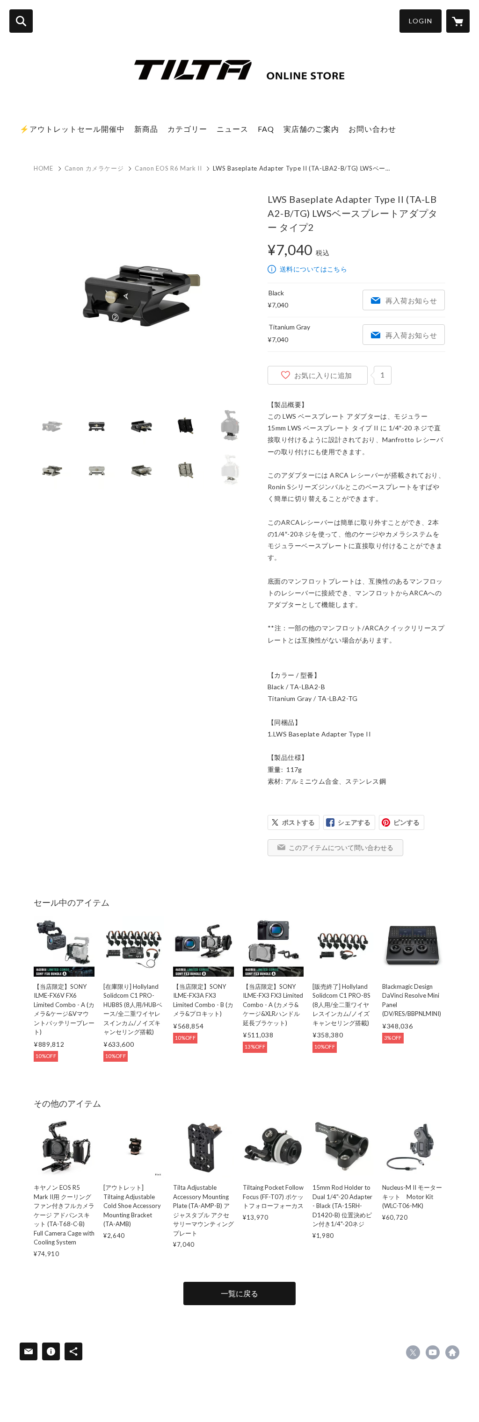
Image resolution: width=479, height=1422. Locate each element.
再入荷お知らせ (411, 300)
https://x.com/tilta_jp (413, 1352)
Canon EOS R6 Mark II (168, 168)
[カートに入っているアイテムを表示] (458, 21)
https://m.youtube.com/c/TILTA (433, 1352)
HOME (43, 168)
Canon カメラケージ (94, 168)
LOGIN (420, 21)
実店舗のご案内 (311, 128)
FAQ (266, 128)
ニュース (232, 128)
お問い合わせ (372, 128)
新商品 (146, 128)
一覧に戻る (239, 1293)
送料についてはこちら (313, 269)
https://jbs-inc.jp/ (452, 1352)
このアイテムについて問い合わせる (341, 847)
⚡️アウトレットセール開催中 (72, 128)
